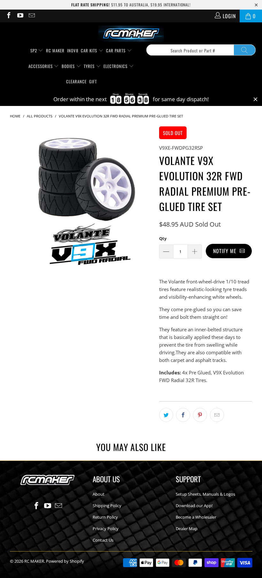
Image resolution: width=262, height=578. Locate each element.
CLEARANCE (76, 81)
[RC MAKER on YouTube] (19, 15)
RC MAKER (55, 50)
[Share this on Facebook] (183, 415)
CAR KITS (89, 50)
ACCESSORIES (41, 66)
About (98, 494)
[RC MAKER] (131, 34)
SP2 (34, 50)
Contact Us (103, 540)
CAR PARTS (116, 50)
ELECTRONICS (116, 66)
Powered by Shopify (65, 561)
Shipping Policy (107, 505)
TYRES (90, 66)
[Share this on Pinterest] (200, 415)
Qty (162, 238)
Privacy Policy (106, 528)
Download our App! (194, 505)
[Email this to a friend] (217, 415)
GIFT (93, 81)
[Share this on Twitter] (166, 415)
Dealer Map (186, 528)
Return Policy (105, 517)
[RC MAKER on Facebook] (8, 15)
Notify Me (226, 251)
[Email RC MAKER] (31, 15)
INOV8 (72, 50)
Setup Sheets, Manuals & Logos (205, 494)
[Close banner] (255, 99)
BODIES (69, 66)
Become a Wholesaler (196, 517)
